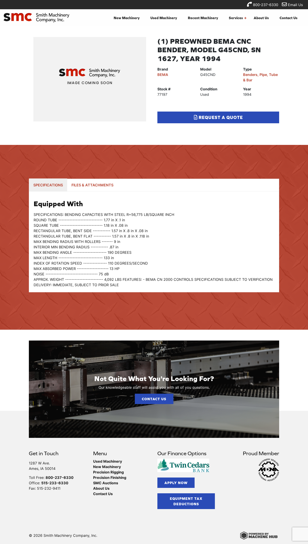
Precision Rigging (108, 472)
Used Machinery (163, 18)
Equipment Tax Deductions (186, 501)
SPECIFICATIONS (48, 185)
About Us (261, 18)
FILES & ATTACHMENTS (92, 185)
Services (237, 18)
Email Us (295, 4)
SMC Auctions (105, 483)
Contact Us (288, 18)
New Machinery (127, 18)
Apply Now (176, 483)
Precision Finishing (109, 477)
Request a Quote (220, 117)
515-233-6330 (54, 483)
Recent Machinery (203, 18)
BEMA (162, 74)
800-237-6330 (265, 4)
